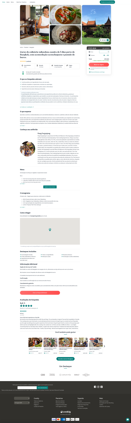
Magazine (36, 404)
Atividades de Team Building (106, 403)
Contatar (80, 401)
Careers (101, 404)
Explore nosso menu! (50, 187)
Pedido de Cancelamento (84, 403)
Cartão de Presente (38, 406)
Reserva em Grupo (103, 401)
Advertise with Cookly (104, 406)
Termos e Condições (83, 408)
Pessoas (93, 55)
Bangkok (32, 47)
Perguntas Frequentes (83, 404)
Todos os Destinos (38, 401)
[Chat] (127, 419)
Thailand (26, 47)
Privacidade (80, 406)
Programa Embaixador (61, 404)
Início (21, 47)
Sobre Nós (36, 403)
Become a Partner (60, 401)
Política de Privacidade (59, 390)
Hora (92, 51)
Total (90, 59)
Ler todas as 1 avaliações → (27, 107)
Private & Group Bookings (107, 2)
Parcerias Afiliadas (60, 403)
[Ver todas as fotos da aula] (34, 24)
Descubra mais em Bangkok (65, 359)
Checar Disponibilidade (40, 293)
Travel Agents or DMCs (61, 406)
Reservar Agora (99, 64)
